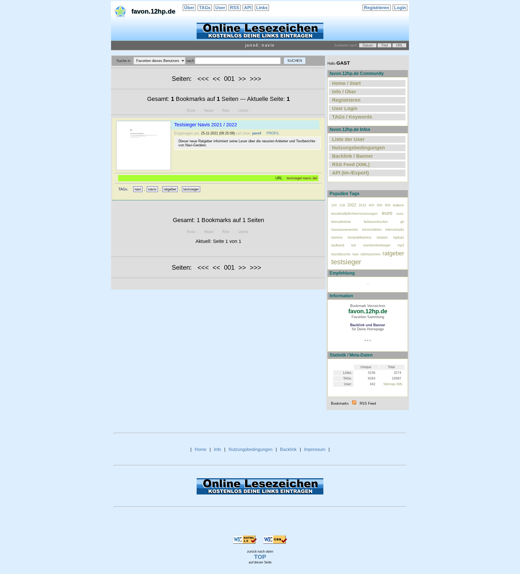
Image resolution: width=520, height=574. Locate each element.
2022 (351, 205)
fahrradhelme (341, 221)
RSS (234, 7)
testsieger (191, 189)
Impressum (314, 449)
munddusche (340, 254)
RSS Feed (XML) (351, 164)
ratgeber (170, 189)
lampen (382, 237)
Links (262, 7)
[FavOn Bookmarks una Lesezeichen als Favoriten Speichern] (260, 37)
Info (217, 449)
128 (342, 205)
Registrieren (376, 7)
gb (402, 221)
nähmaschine (370, 254)
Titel (384, 45)
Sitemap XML (393, 384)
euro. (400, 213)
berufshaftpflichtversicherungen (354, 213)
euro (387, 213)
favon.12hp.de (153, 11)
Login (400, 7)
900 (388, 205)
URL (399, 45)
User (220, 7)
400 (371, 205)
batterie (398, 205)
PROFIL (272, 133)
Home (200, 449)
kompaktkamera (359, 237)
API (247, 7)
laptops (398, 237)
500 (379, 205)
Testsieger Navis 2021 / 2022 (205, 124)
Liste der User (348, 139)
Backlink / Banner (352, 156)
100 (334, 205)
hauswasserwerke (344, 229)
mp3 (401, 245)
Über (189, 7)
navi (138, 189)
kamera (336, 237)
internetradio (394, 229)
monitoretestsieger (377, 245)
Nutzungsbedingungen (358, 147)
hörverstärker (372, 229)
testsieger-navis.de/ (302, 178)
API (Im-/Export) (350, 173)
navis (152, 189)
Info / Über (344, 91)
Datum (368, 45)
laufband (337, 245)
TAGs (204, 7)
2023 (362, 205)
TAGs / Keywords (352, 117)
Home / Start (346, 83)
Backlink (288, 449)
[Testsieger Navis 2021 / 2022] (144, 170)
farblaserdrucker (376, 221)
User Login (345, 108)
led (353, 245)
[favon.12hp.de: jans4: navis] (354, 403)
